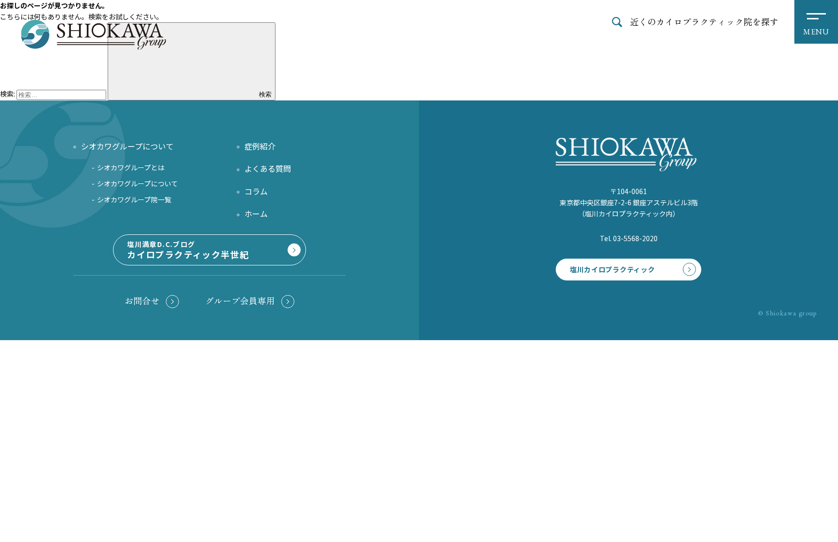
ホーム (256, 213)
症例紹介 (259, 146)
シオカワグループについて (137, 183)
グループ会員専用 (240, 300)
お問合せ (142, 300)
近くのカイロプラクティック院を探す (704, 21)
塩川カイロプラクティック (612, 269)
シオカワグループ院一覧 (134, 199)
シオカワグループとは (130, 167)
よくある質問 (267, 168)
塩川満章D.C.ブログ (188, 249)
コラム (256, 191)
